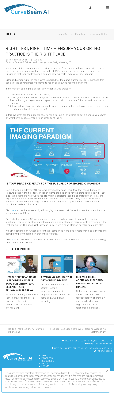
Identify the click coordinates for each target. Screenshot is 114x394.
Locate (45, 366)
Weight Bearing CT (62, 62)
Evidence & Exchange (35, 62)
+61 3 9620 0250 (104, 351)
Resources (47, 361)
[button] (107, 7)
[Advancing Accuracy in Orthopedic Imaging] (57, 264)
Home (59, 34)
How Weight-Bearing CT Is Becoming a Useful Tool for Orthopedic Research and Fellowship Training (21, 284)
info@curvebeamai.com (99, 344)
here (13, 210)
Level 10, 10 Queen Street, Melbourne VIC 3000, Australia (83, 348)
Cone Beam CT (16, 62)
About (45, 355)
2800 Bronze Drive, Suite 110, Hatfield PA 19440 (88, 341)
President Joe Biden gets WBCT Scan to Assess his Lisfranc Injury (77, 330)
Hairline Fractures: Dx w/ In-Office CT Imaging (25, 330)
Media (44, 363)
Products (47, 358)
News (49, 62)
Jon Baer (38, 60)
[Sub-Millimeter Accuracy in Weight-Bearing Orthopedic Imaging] (92, 264)
